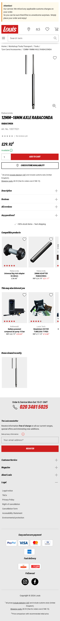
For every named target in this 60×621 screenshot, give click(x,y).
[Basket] (56, 29)
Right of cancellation (11, 504)
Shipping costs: (7, 181)
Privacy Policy (8, 500)
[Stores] (29, 29)
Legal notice (7, 491)
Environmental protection (13, 518)
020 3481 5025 (33, 407)
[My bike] (38, 29)
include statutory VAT (18, 175)
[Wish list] (47, 29)
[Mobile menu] (3, 38)
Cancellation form (10, 509)
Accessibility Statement (12, 513)
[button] (55, 38)
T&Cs (4, 495)
